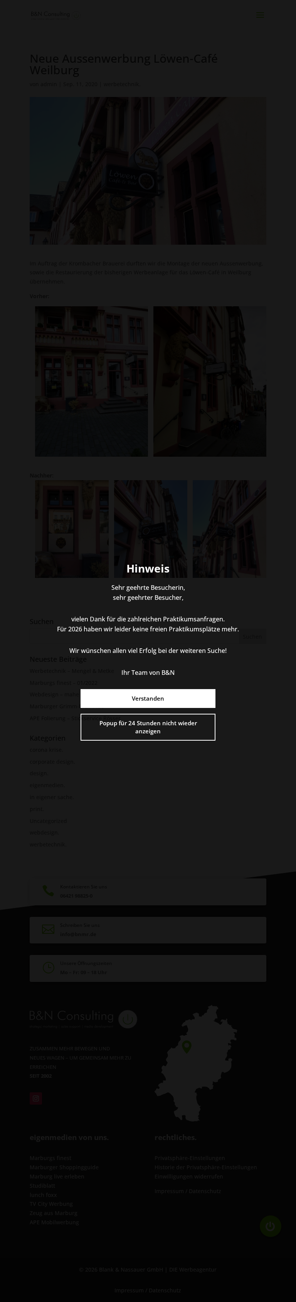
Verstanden (148, 698)
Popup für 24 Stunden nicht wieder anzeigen (148, 727)
